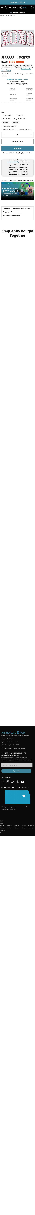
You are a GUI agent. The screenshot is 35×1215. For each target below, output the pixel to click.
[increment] (31, 135)
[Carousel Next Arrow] (14, 393)
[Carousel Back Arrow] (14, 253)
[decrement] (4, 135)
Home (2, 15)
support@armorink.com (15, 618)
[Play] (17, 190)
